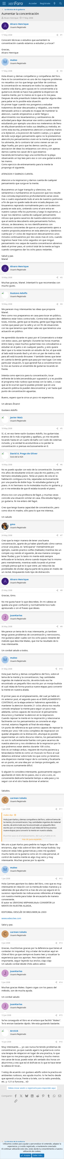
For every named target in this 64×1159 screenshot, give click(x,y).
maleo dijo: (8, 815)
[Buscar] (60, 3)
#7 (61, 535)
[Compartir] (57, 35)
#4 (61, 304)
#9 (61, 626)
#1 (61, 35)
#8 (61, 590)
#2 (61, 71)
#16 (61, 1042)
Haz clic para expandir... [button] (32, 839)
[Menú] (4, 3)
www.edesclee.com (11, 918)
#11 (61, 809)
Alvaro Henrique (11, 18)
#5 (61, 428)
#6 (61, 464)
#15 (61, 1015)
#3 (61, 277)
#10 (61, 669)
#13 (61, 943)
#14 (61, 982)
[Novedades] (54, 3)
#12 (61, 878)
